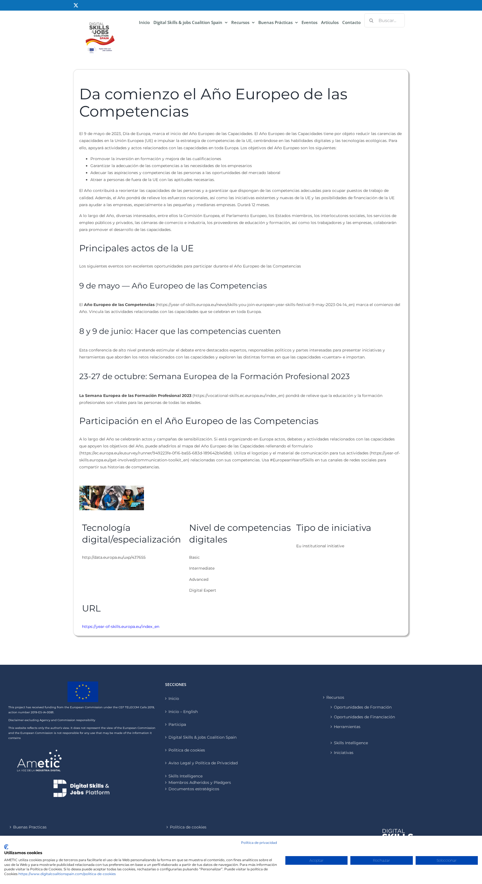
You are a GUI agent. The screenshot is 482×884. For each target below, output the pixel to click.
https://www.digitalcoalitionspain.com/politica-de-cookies (67, 874)
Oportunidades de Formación (363, 707)
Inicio (173, 698)
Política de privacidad (259, 842)
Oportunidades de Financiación (364, 716)
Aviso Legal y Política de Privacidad (203, 762)
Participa (177, 724)
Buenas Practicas (30, 827)
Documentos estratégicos (193, 788)
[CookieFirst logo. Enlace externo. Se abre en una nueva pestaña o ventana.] (6, 846)
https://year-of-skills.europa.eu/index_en (120, 626)
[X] (76, 5)
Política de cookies (186, 750)
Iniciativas (343, 752)
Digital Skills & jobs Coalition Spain (202, 737)
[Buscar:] (384, 20)
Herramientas (347, 726)
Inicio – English (183, 711)
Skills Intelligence (351, 742)
